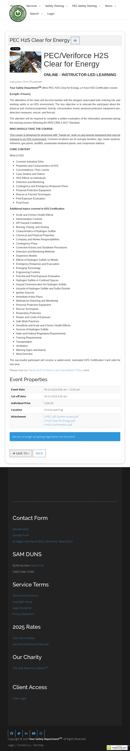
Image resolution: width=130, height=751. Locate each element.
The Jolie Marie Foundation (30, 668)
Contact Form (21, 535)
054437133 (37, 565)
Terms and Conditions (26, 595)
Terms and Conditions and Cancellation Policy (56, 370)
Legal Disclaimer (22, 608)
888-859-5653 (21, 529)
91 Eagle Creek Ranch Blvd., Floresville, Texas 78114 (43, 541)
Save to (21, 453)
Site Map (38, 745)
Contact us (23, 745)
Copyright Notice (22, 602)
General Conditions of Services (31, 644)
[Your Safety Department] (18, 13)
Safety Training (55, 5)
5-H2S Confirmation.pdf (58, 424)
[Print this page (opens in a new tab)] (75, 40)
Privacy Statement (23, 614)
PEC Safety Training (85, 5)
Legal (11, 745)
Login (50, 13)
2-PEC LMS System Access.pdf (61, 416)
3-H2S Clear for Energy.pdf (59, 420)
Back (39, 453)
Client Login (20, 698)
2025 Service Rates (24, 638)
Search (34, 13)
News (109, 5)
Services (32, 5)
